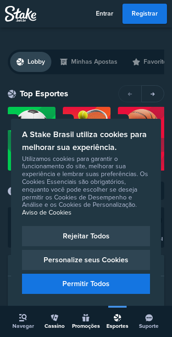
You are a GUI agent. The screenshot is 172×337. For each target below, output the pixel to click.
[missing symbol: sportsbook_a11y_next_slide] (152, 93)
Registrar (145, 13)
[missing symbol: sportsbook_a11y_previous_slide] (129, 93)
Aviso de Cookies (47, 212)
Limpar (155, 68)
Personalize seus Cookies (86, 260)
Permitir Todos (86, 283)
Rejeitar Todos (86, 236)
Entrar (104, 13)
